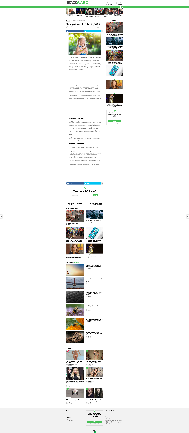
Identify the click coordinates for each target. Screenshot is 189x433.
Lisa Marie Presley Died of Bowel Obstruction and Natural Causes (74, 256)
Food (83, 7)
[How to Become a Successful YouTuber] (1, 216)
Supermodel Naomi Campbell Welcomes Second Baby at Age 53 (79, 15)
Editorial (108, 7)
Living (104, 7)
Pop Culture (88, 7)
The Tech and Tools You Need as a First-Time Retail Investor (94, 241)
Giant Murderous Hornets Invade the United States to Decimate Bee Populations (94, 320)
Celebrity (68, 7)
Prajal (107, 416)
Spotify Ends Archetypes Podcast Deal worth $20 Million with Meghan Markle (108, 15)
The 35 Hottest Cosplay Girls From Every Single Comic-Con (94, 379)
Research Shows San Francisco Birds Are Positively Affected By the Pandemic (94, 280)
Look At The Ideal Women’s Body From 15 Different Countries (74, 362)
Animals (99, 7)
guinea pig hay (83, 97)
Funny (73, 7)
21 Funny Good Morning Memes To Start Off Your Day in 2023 (74, 400)
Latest (107, 4)
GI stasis (91, 130)
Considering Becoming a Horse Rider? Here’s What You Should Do (94, 266)
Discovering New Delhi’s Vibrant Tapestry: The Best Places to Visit (74, 241)
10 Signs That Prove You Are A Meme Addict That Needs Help (114, 414)
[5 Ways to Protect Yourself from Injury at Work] (188, 216)
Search (122, 7)
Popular (112, 4)
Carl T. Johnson (108, 412)
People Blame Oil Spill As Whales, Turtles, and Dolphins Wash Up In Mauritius (93, 293)
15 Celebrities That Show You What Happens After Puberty (94, 400)
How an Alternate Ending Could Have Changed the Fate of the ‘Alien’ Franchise (93, 222)
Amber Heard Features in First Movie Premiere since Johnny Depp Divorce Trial (90, 16)
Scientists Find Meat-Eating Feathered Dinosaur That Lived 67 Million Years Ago (94, 334)
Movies (79, 7)
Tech (93, 7)
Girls (76, 7)
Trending (120, 4)
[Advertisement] (84, 78)
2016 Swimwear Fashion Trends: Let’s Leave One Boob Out (93, 362)
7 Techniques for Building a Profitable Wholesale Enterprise (74, 224)
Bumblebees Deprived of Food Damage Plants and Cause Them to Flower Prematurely (94, 307)
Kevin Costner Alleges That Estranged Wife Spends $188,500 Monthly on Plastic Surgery (71, 15)
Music (96, 7)
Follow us (120, 7)
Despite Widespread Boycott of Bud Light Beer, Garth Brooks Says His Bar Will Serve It (118, 15)
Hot (116, 4)
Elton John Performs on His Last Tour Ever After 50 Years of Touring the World (94, 256)
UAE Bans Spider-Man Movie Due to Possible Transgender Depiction (99, 16)
